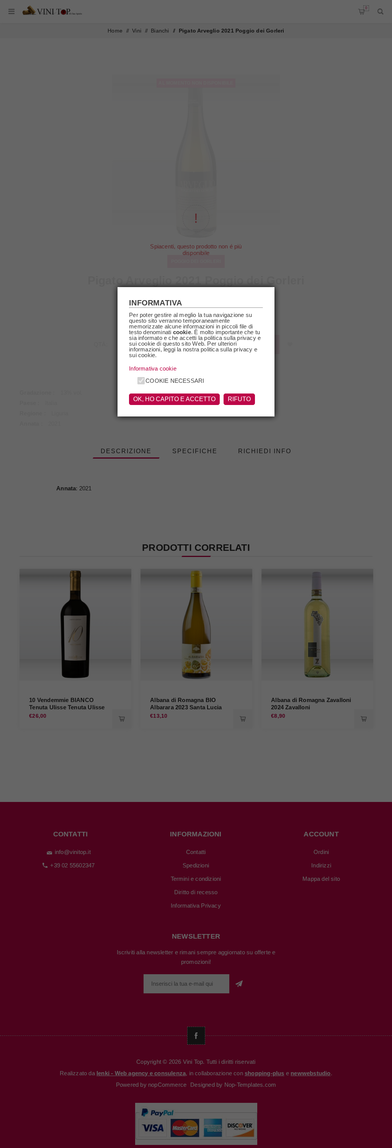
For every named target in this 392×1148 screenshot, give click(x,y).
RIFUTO (239, 399)
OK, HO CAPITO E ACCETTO (174, 399)
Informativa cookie (152, 368)
